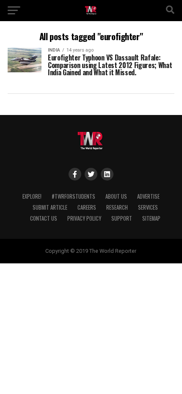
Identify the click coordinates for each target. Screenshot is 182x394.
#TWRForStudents (73, 196)
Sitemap (151, 218)
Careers (86, 207)
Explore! (31, 196)
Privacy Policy (84, 218)
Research (117, 207)
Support (121, 218)
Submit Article (50, 207)
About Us (116, 196)
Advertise (148, 196)
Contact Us (43, 218)
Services (148, 207)
